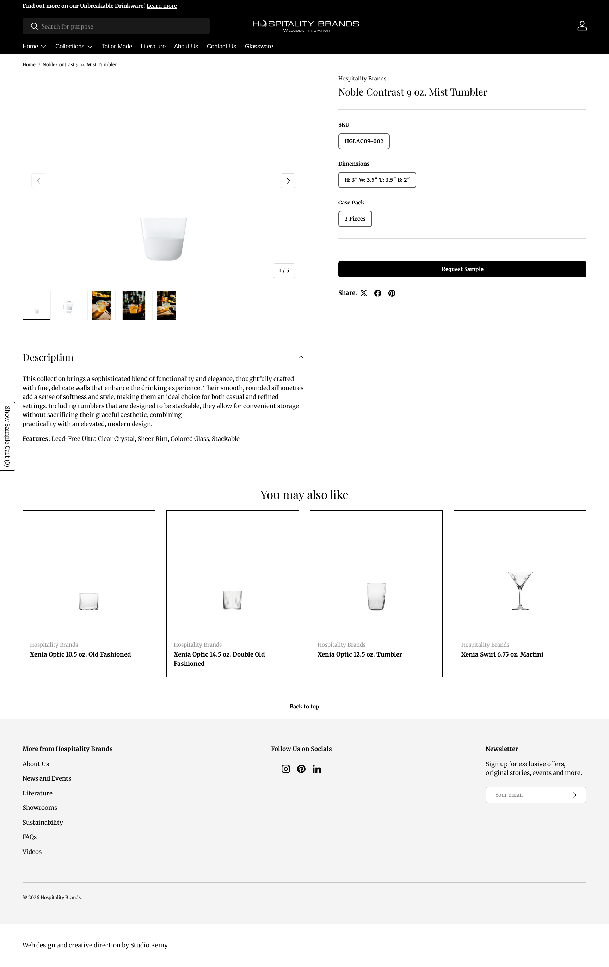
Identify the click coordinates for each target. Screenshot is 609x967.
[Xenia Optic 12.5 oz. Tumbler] (376, 576)
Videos (32, 852)
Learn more (162, 5)
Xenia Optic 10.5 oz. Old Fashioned (80, 654)
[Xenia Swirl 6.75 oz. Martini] (520, 576)
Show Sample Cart (7, 436)
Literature (153, 46)
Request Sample (463, 269)
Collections (70, 46)
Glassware (259, 46)
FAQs (30, 837)
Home (30, 46)
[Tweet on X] (364, 293)
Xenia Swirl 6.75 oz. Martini (502, 654)
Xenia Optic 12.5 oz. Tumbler (360, 654)
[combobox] (116, 26)
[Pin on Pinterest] (392, 293)
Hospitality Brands (362, 78)
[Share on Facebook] (378, 293)
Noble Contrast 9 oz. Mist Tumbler (80, 64)
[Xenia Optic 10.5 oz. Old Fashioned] (89, 576)
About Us (186, 46)
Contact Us (221, 46)
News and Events (47, 778)
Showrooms (40, 808)
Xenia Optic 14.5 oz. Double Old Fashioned (219, 659)
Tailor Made (117, 46)
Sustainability (43, 822)
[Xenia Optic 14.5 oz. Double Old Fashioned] (232, 576)
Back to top (304, 706)
